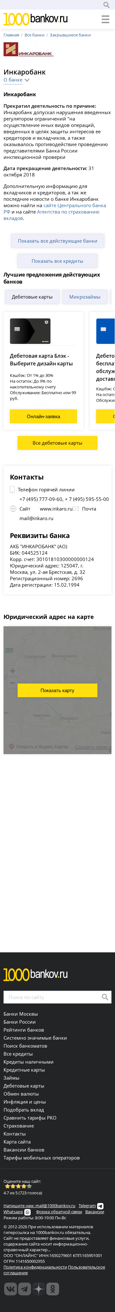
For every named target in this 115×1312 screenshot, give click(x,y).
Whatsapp (13, 1211)
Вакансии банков (24, 1149)
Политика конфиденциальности (35, 1267)
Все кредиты (18, 1053)
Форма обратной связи (59, 1211)
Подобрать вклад (24, 1109)
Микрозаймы (85, 296)
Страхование (19, 1125)
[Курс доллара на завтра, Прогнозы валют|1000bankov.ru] (24, 1289)
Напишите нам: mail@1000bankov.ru (39, 1205)
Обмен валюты (21, 1093)
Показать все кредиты (57, 261)
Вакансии (94, 1211)
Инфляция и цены (25, 1101)
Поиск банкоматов (25, 1046)
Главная (11, 35)
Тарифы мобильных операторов (42, 1157)
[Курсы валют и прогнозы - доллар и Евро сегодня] (10, 1289)
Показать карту (57, 690)
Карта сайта (17, 1141)
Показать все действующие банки (57, 241)
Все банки (34, 35)
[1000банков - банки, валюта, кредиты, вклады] (52, 1289)
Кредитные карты (24, 1069)
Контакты (15, 1133)
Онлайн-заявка (43, 416)
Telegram (87, 1205)
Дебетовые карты (32, 296)
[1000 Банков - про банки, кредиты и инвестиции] (38, 1289)
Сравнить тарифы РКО (30, 1117)
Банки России (20, 1022)
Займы (11, 1077)
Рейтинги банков (24, 1030)
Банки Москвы (21, 1014)
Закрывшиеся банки (70, 35)
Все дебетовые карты (57, 443)
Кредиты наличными (29, 1061)
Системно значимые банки (35, 1038)
